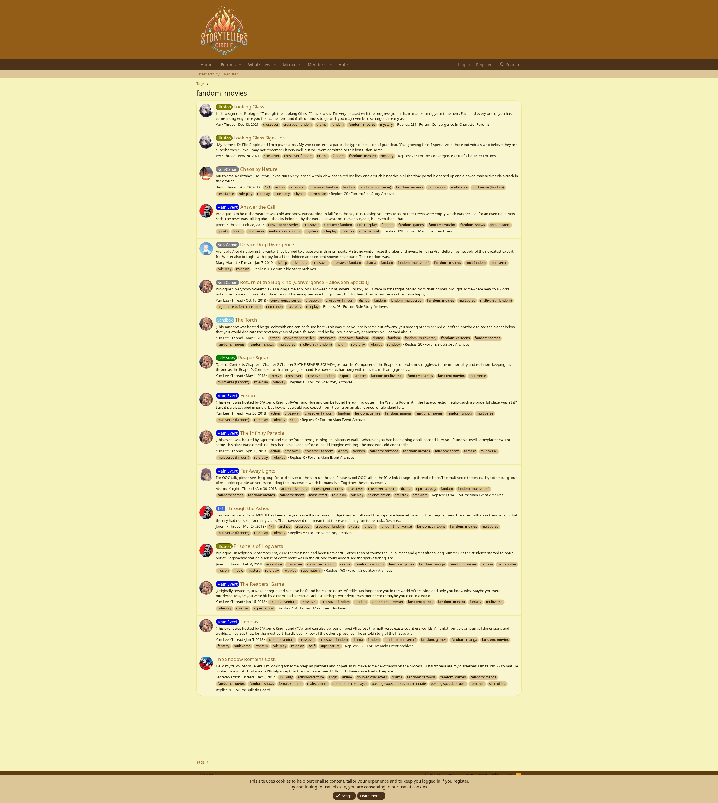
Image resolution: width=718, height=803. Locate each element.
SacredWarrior (228, 676)
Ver (218, 124)
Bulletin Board (258, 689)
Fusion (236, 395)
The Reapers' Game (250, 584)
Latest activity (208, 73)
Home (206, 64)
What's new (259, 64)
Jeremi (221, 224)
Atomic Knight (228, 488)
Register (231, 73)
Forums (228, 64)
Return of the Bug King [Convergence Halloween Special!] (293, 282)
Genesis (237, 621)
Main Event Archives (435, 231)
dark (219, 187)
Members (317, 64)
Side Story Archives (379, 193)
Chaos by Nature (247, 169)
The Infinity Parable (250, 433)
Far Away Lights (246, 470)
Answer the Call (246, 207)
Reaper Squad (243, 357)
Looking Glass (240, 106)
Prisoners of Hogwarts (250, 546)
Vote (343, 64)
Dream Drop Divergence (255, 244)
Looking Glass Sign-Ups (251, 137)
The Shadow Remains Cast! (246, 659)
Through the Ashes (243, 508)
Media (289, 64)
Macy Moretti (227, 262)
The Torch (237, 319)
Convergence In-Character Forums (460, 124)
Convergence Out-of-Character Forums (463, 155)
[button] (240, 64)
